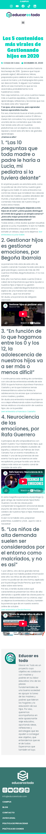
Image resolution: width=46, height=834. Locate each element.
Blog (5, 807)
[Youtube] (17, 6)
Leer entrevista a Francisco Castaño (18, 411)
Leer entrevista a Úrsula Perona (16, 609)
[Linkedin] (35, 6)
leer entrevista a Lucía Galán (21, 233)
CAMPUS (24, 1)
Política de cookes (13, 828)
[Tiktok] (29, 6)
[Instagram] (11, 6)
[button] (23, 22)
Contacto (8, 812)
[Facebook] (23, 6)
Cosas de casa (12, 63)
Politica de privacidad (15, 823)
